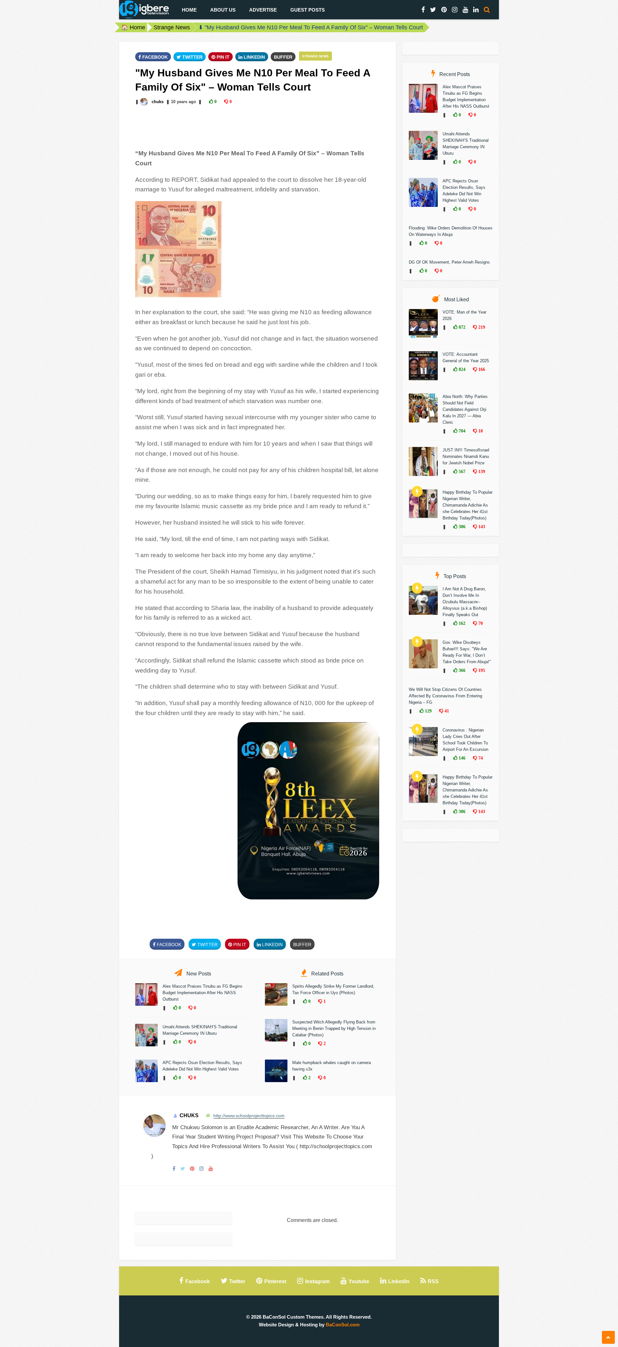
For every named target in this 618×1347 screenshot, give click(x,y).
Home (189, 10)
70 (480, 623)
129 (428, 711)
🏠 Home (133, 27)
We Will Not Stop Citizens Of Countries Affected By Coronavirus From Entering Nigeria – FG (445, 696)
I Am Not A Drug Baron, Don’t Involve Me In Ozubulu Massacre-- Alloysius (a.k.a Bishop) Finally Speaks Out (465, 601)
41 (446, 711)
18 (480, 431)
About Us (223, 10)
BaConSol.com (343, 1324)
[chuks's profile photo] (144, 101)
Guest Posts (307, 10)
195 (481, 670)
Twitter (191, 57)
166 (481, 369)
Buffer (283, 57)
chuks (158, 101)
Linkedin (253, 57)
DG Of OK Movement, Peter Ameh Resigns (449, 262)
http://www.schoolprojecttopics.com (249, 1115)
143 (481, 526)
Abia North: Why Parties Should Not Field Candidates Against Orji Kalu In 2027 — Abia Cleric (465, 409)
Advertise (263, 10)
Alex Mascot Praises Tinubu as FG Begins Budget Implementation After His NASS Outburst (202, 993)
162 (461, 623)
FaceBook (154, 57)
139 (481, 471)
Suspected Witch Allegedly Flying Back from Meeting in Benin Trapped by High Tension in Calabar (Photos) (334, 1028)
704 (461, 431)
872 (461, 327)
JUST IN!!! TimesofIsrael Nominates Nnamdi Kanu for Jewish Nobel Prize (466, 456)
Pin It (222, 57)
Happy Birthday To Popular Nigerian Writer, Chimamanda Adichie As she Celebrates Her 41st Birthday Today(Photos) (467, 505)
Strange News (172, 27)
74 (480, 758)
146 (461, 758)
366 (461, 670)
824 (461, 369)
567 (461, 471)
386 (461, 526)
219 (481, 327)
